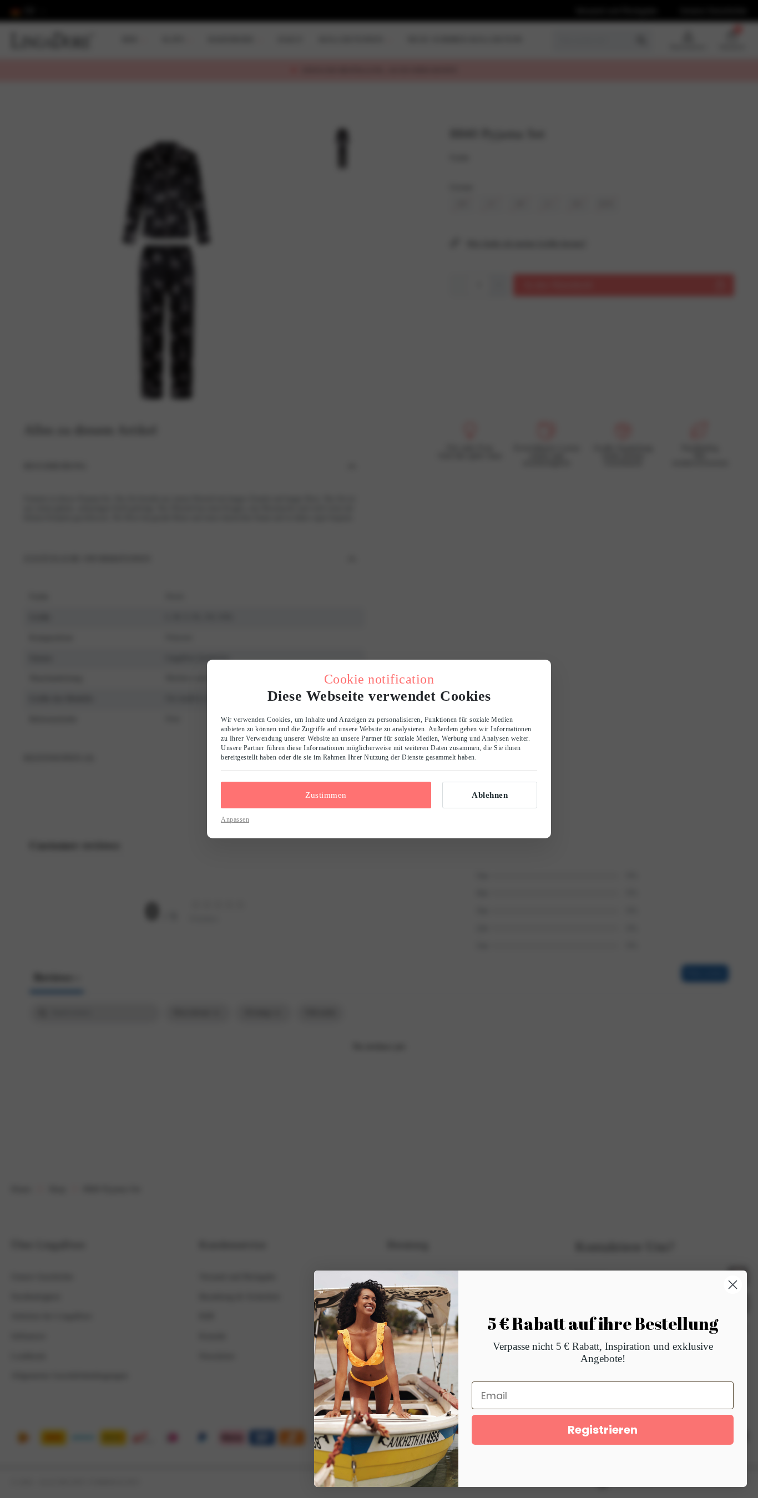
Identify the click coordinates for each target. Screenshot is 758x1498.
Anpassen (235, 819)
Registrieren (603, 1430)
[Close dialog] (732, 1284)
